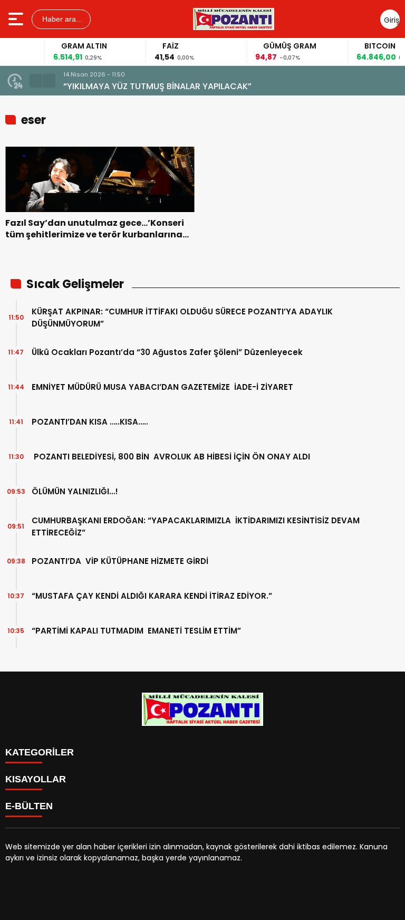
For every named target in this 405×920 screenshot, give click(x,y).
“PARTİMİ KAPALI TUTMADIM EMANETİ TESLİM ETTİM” (136, 630)
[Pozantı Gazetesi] (234, 19)
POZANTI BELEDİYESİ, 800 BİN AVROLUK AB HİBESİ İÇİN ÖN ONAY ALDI (171, 456)
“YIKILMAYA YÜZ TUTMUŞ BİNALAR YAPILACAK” (157, 86)
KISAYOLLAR (35, 779)
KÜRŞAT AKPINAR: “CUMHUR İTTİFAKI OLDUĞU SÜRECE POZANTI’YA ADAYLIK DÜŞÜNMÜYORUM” (182, 317)
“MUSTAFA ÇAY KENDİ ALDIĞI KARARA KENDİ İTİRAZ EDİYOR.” (152, 595)
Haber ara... (61, 19)
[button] (36, 81)
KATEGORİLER (39, 752)
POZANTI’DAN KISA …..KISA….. (90, 421)
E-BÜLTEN (29, 806)
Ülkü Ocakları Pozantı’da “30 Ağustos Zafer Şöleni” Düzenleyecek (167, 352)
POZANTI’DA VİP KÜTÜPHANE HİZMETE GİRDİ (120, 561)
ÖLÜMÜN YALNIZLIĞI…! (75, 491)
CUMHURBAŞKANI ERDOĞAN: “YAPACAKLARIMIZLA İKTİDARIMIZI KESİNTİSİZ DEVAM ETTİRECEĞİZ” (196, 526)
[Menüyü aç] (17, 19)
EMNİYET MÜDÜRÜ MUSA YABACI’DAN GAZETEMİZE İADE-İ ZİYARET (162, 386)
